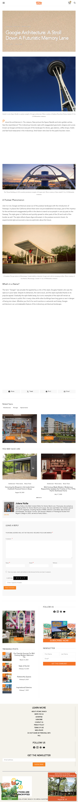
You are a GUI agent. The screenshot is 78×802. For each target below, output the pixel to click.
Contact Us (39, 722)
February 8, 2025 (24, 679)
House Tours (63, 422)
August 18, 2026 (19, 492)
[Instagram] (57, 612)
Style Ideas (18, 418)
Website (55, 563)
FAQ (39, 736)
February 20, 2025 (10, 632)
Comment (8, 539)
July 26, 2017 (9, 426)
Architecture (7, 407)
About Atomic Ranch (39, 711)
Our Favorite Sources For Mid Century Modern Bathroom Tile (24, 655)
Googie (16, 407)
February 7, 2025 (24, 690)
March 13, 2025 (24, 660)
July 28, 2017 (48, 432)
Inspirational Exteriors (24, 687)
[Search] (3, 3)
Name (8, 563)
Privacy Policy (39, 725)
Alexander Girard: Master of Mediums (18, 625)
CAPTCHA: (9, 578)
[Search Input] (75, 3)
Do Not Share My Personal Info (39, 733)
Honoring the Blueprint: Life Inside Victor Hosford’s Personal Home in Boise (19, 488)
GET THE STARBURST (59, 664)
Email (31, 563)
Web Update (39, 730)
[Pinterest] (61, 612)
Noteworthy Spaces (24, 677)
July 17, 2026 (58, 494)
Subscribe (39, 719)
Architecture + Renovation (13, 26)
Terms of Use (39, 728)
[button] (37, 497)
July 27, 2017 (9, 44)
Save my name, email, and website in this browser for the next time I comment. (29, 572)
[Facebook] (54, 612)
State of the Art (24, 666)
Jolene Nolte (18, 44)
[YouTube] (64, 612)
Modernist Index (26, 26)
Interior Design (10, 418)
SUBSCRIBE (39, 764)
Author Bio (6, 514)
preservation (24, 407)
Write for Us (39, 714)
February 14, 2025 (24, 668)
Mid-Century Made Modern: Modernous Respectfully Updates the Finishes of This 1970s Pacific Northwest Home (58, 489)
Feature (13, 619)
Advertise (39, 717)
